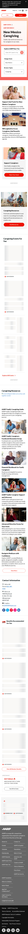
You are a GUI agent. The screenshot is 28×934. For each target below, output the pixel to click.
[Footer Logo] (14, 829)
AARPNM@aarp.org (10, 605)
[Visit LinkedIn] (18, 930)
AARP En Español (18, 845)
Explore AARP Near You (11, 49)
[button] (26, 10)
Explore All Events (8, 375)
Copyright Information (8, 917)
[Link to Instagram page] (13, 930)
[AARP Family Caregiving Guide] (14, 400)
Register (15, 10)
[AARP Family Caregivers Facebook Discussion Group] (14, 427)
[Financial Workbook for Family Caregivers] (14, 458)
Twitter (7, 610)
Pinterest (11, 610)
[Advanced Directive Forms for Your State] (14, 515)
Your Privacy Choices (15, 923)
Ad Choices (5, 923)
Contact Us (17, 841)
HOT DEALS (8, 779)
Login (20, 10)
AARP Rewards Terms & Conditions (11, 914)
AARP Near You (6, 864)
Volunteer (4, 849)
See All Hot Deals (14, 788)
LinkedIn (18, 610)
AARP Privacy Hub (13, 908)
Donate (4, 845)
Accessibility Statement (18, 911)
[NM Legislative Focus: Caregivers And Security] (14, 119)
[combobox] (14, 52)
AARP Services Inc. (19, 874)
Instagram (15, 610)
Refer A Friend (18, 853)
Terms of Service (6, 911)
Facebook (3, 610)
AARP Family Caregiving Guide (13, 409)
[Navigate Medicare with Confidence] (14, 544)
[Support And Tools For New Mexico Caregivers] (14, 93)
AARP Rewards (6, 857)
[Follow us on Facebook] (4, 930)
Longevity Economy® (7, 900)
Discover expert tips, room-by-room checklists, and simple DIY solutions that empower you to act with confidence (11, 4)
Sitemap (4, 908)
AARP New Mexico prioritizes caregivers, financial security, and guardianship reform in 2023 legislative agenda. (14, 136)
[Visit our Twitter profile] (8, 930)
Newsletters (17, 849)
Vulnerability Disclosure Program (11, 920)
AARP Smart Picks (7, 860)
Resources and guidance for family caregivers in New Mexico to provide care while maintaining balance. (13, 108)
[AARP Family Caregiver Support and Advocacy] (14, 485)
